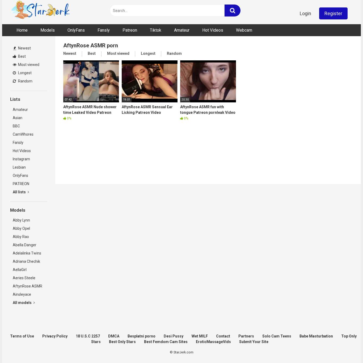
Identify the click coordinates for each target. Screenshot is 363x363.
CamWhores (23, 134)
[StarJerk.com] (40, 11)
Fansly (104, 30)
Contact (223, 336)
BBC (16, 126)
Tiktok (155, 30)
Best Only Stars (122, 342)
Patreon (130, 30)
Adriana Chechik (26, 261)
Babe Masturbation (316, 336)
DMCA (113, 336)
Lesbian (19, 167)
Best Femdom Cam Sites (166, 342)
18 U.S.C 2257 (88, 336)
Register (333, 13)
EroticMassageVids (213, 342)
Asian (17, 118)
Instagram (21, 159)
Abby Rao (21, 237)
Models (47, 30)
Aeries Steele (24, 278)
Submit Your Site (253, 342)
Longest (24, 73)
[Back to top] (345, 346)
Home (22, 30)
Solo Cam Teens (276, 336)
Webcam (244, 30)
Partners (246, 336)
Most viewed (28, 64)
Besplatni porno (141, 336)
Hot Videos (212, 30)
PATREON (21, 184)
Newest (24, 48)
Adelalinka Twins (27, 253)
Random (24, 81)
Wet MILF (200, 336)
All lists (20, 192)
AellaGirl (20, 270)
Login (305, 13)
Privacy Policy (54, 336)
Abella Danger (24, 245)
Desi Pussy (173, 336)
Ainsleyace (22, 294)
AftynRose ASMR (27, 286)
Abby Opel (21, 228)
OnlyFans (76, 30)
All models (22, 303)
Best (21, 56)
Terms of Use (22, 336)
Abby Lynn (21, 220)
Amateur (181, 30)
